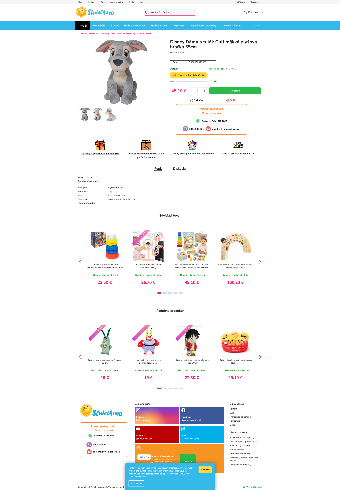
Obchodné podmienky (240, 453)
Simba (181, 51)
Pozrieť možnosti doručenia (191, 75)
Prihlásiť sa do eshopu (240, 416)
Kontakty (91, 2)
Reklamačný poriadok (240, 445)
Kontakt (233, 408)
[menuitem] (82, 25)
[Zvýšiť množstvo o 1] (205, 90)
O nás (131, 2)
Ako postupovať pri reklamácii (244, 441)
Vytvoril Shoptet (254, 487)
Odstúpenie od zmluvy (240, 464)
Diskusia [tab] (179, 168)
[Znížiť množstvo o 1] (191, 90)
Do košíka (235, 90)
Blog (80, 2)
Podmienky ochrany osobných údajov (244, 459)
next (260, 261)
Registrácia (254, 2)
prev (80, 261)
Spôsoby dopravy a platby (112, 2)
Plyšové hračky (115, 187)
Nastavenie (136, 483)
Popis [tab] (158, 168)
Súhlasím (205, 469)
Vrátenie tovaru (237, 449)
